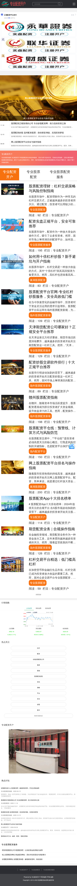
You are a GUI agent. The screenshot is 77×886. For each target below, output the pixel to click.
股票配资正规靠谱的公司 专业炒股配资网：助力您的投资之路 (38, 123)
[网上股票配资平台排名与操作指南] (38, 98)
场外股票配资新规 (40, 315)
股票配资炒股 (38, 676)
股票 (38, 665)
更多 (72, 15)
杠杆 (38, 648)
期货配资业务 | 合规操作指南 (52, 528)
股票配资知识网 (43, 880)
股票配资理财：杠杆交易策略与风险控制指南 (52, 188)
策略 (38, 687)
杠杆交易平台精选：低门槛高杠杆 (52, 561)
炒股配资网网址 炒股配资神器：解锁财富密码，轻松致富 (22, 859)
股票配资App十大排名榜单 (50, 498)
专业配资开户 (38, 517)
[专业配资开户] (13, 4)
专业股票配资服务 (40, 244)
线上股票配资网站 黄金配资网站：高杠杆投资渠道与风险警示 (24, 854)
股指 (38, 671)
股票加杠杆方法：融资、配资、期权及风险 (14, 836)
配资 (38, 654)
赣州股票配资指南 (43, 397)
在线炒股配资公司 (38, 659)
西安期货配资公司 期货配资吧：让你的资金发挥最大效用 (22, 850)
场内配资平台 (38, 451)
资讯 (38, 682)
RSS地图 (43, 877)
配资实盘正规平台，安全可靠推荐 (52, 223)
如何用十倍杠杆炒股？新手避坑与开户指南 (52, 259)
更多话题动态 (38, 716)
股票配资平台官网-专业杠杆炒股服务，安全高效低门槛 (51, 294)
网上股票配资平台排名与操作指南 (26, 141)
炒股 (38, 704)
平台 (38, 693)
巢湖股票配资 (38, 280)
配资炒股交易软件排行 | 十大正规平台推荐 (52, 364)
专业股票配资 (38, 209)
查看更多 (38, 594)
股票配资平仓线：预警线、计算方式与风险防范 (52, 430)
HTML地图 (50, 877)
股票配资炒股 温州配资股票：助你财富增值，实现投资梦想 (37, 132)
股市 (38, 710)
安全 (38, 699)
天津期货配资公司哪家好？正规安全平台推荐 (52, 329)
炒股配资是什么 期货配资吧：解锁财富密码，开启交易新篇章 (20, 788)
